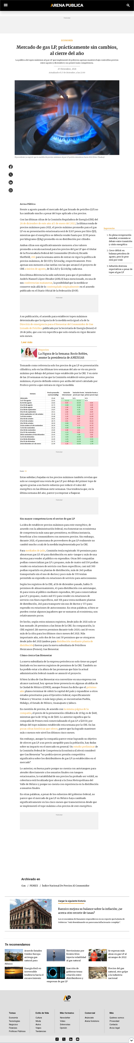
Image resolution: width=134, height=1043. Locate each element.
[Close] (83, 502)
